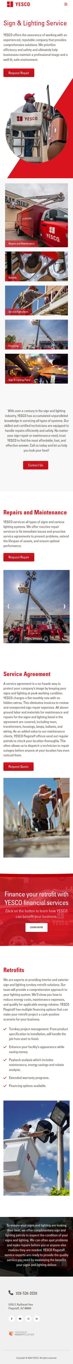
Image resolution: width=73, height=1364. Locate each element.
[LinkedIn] (36, 1318)
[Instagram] (28, 1318)
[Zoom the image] (21, 1333)
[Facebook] (11, 1318)
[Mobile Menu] (66, 4)
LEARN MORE (36, 927)
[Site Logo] (19, 4)
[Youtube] (20, 1318)
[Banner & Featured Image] (36, 215)
